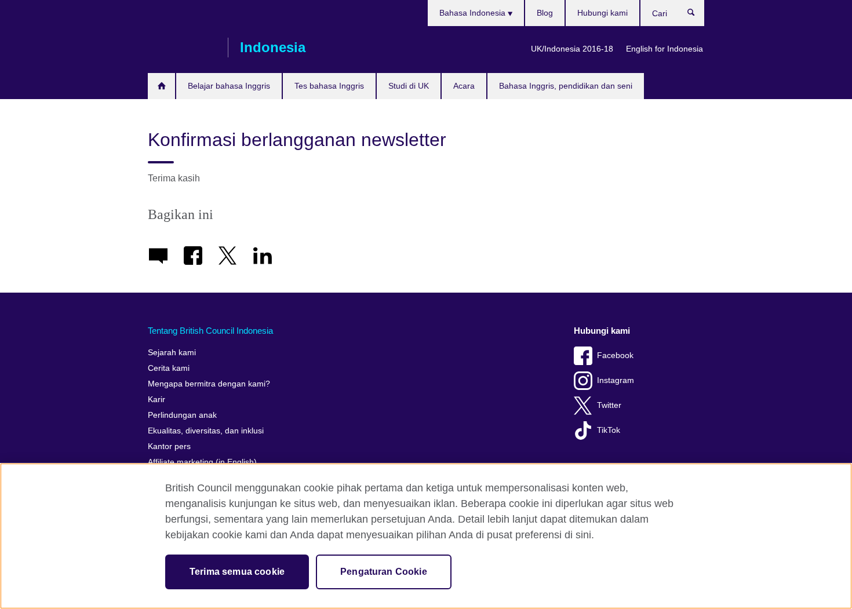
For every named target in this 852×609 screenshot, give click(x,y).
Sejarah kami (172, 352)
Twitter (609, 405)
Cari (697, 15)
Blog (545, 12)
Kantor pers (169, 446)
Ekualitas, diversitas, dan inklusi (206, 430)
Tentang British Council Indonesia (210, 331)
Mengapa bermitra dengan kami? (209, 384)
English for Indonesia (664, 48)
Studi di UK (408, 85)
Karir (156, 399)
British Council (182, 47)
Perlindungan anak (182, 415)
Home (161, 86)
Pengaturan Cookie (383, 572)
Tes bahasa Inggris (329, 85)
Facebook (615, 355)
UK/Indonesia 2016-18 (572, 48)
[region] (426, 536)
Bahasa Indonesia (473, 12)
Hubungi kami (602, 12)
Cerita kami (169, 368)
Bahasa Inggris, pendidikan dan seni (565, 85)
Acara (464, 85)
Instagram (615, 380)
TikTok (608, 430)
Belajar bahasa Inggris (229, 85)
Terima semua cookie (237, 572)
